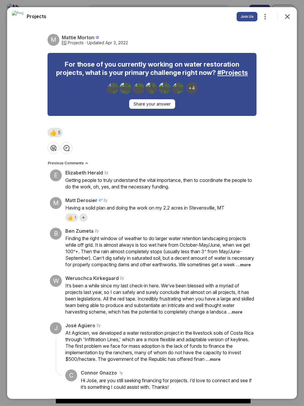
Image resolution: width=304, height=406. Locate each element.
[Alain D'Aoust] (164, 88)
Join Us (247, 16)
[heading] (36, 16)
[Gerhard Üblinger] (177, 88)
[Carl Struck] (125, 88)
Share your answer (152, 103)
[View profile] (18, 17)
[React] (53, 148)
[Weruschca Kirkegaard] (138, 88)
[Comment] (66, 148)
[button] (55, 132)
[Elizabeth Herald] (112, 88)
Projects (76, 42)
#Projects (232, 72)
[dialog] (152, 203)
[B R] (151, 88)
